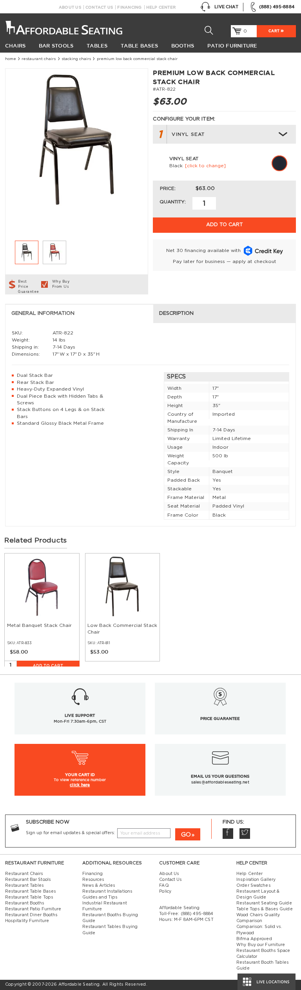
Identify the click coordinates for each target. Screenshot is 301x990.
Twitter (244, 833)
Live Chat (226, 6)
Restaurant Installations (107, 891)
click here (80, 784)
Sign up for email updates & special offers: (70, 833)
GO (186, 835)
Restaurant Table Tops (29, 897)
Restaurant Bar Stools (28, 880)
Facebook (228, 833)
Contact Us (99, 7)
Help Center (161, 7)
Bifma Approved (254, 939)
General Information (42, 313)
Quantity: (173, 201)
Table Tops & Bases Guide (264, 909)
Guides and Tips (100, 897)
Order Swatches (253, 886)
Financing (129, 7)
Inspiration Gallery (256, 880)
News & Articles (99, 886)
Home (10, 59)
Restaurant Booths (25, 903)
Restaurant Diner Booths (31, 915)
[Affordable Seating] (65, 25)
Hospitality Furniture (27, 921)
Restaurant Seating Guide (264, 903)
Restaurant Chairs (39, 59)
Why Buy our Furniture (260, 945)
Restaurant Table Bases (30, 891)
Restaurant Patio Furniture (33, 909)
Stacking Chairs (76, 59)
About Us (70, 7)
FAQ (164, 886)
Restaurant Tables (24, 886)
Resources (93, 880)
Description (176, 313)
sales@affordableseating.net (220, 782)
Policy (165, 891)
